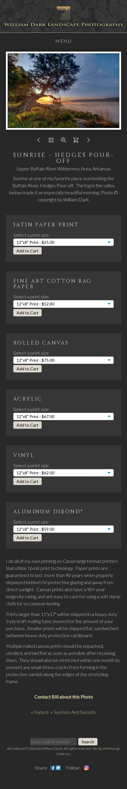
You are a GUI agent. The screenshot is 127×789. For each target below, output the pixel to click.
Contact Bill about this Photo (63, 696)
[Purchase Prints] (76, 141)
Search (88, 741)
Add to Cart (27, 250)
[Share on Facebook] (52, 767)
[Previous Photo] (38, 141)
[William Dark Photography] (63, 29)
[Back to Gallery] (51, 141)
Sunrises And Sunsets (74, 712)
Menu (63, 41)
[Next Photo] (88, 141)
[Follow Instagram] (86, 767)
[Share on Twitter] (58, 767)
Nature (41, 712)
